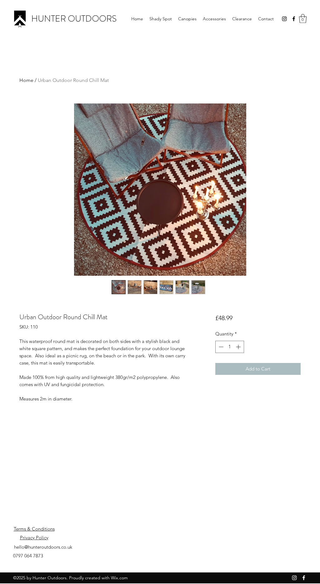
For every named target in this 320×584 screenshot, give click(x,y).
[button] (303, 18)
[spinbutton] (229, 347)
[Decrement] (220, 347)
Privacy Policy (34, 538)
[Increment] (239, 347)
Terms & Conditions (34, 529)
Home (26, 80)
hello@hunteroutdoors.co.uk (43, 547)
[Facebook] (294, 19)
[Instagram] (284, 19)
